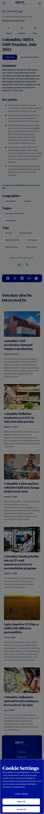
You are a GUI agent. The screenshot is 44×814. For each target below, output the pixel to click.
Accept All (21, 809)
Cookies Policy (19, 787)
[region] (22, 786)
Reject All (21, 801)
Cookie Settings (21, 794)
